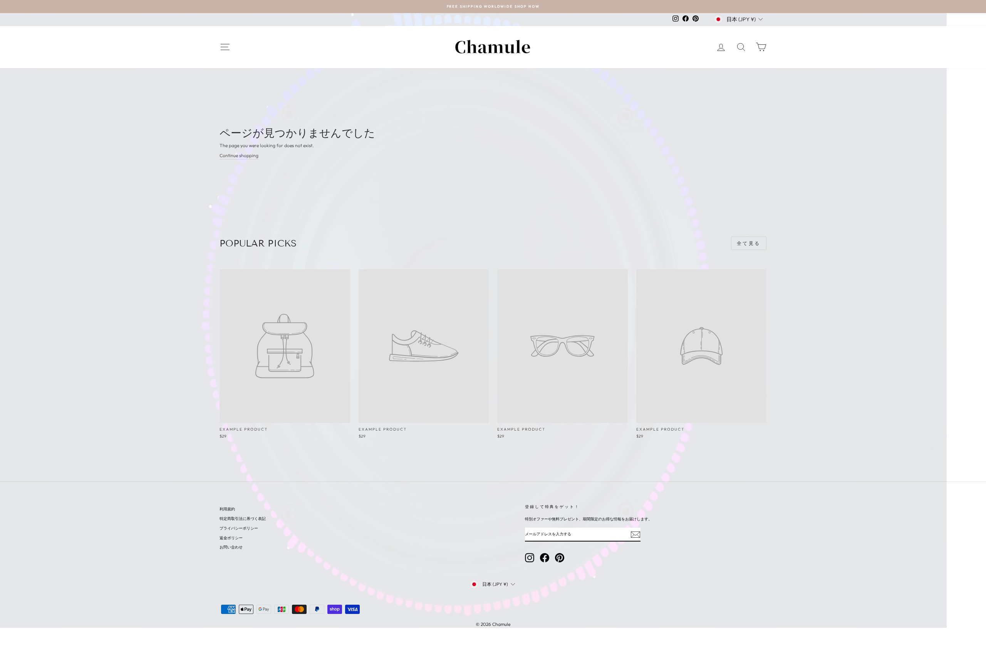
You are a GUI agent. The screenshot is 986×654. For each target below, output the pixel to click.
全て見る (749, 243)
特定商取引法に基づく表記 (243, 518)
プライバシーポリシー (239, 528)
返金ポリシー (231, 537)
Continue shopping (239, 155)
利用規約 (227, 508)
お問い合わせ (231, 547)
